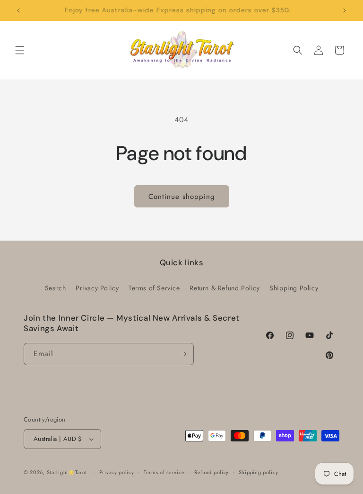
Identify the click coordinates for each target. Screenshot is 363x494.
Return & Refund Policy (224, 288)
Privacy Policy (97, 288)
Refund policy (211, 472)
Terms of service (164, 472)
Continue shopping (181, 196)
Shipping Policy (293, 288)
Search (55, 288)
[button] (19, 50)
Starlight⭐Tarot (67, 472)
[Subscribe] (183, 354)
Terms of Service (154, 288)
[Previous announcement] (18, 10)
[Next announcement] (344, 10)
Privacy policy (116, 472)
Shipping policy (258, 472)
